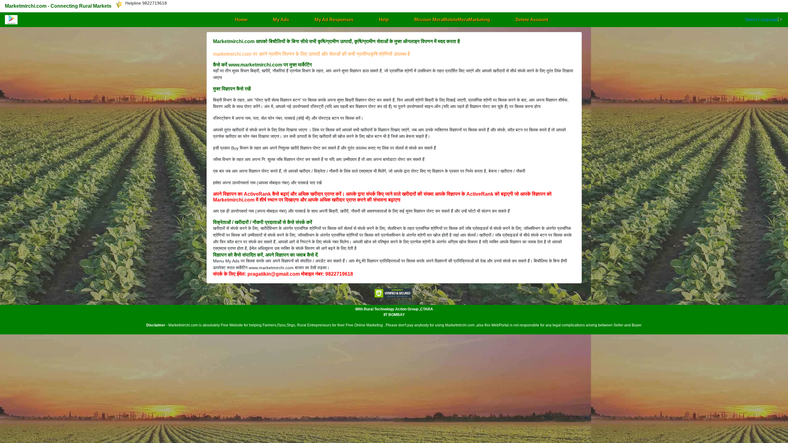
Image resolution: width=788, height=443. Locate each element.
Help (384, 19)
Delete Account (532, 19)
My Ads (281, 19)
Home (241, 19)
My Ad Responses (334, 19)
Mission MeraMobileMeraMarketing (452, 19)
